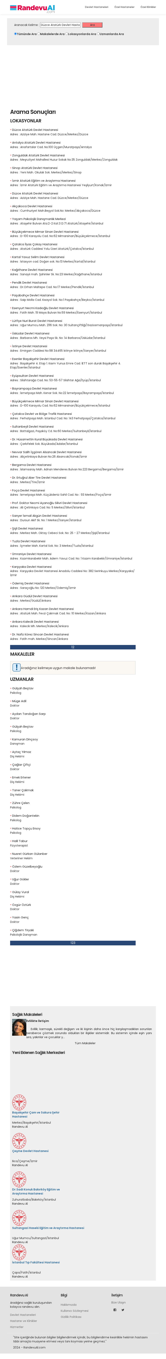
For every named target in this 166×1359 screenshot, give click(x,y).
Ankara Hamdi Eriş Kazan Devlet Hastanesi (43, 609)
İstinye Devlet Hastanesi (29, 346)
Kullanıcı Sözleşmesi (74, 1274)
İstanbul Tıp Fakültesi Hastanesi (36, 1225)
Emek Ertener (21, 777)
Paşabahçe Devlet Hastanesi (33, 295)
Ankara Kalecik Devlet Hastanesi (35, 622)
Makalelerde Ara (52, 34)
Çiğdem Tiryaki (23, 930)
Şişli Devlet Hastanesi (27, 528)
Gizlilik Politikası (71, 1280)
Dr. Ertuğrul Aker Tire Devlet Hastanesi (39, 478)
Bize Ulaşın (118, 1265)
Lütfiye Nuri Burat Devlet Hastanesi (37, 321)
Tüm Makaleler (85, 1043)
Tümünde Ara (27, 34)
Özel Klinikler (148, 7)
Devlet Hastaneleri (96, 7)
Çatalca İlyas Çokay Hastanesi (34, 244)
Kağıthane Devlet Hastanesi (32, 270)
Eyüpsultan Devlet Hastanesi (33, 376)
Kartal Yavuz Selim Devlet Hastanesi (38, 257)
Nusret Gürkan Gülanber (29, 854)
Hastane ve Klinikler (23, 1284)
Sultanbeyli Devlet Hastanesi (33, 427)
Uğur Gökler (20, 879)
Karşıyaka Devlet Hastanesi (32, 567)
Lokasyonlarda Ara (82, 34)
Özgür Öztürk (21, 905)
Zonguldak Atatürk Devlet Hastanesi (38, 155)
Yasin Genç (20, 917)
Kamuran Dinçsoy (25, 739)
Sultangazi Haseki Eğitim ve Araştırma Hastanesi (48, 1191)
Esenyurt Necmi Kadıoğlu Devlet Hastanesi (43, 308)
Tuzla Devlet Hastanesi (28, 541)
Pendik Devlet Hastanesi (29, 283)
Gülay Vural (20, 892)
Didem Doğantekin (25, 816)
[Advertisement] (83, 75)
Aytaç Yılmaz (21, 752)
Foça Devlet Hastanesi (28, 490)
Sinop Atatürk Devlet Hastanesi (34, 168)
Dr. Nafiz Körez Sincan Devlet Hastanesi (40, 634)
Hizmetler (16, 1290)
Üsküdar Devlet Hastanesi (30, 333)
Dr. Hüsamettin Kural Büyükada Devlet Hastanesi (47, 439)
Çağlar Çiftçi (21, 765)
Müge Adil (19, 701)
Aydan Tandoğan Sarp (29, 714)
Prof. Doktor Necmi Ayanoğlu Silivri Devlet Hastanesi (49, 503)
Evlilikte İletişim (37, 1021)
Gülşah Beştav (22, 688)
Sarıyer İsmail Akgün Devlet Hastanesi (39, 516)
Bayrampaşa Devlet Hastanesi (34, 388)
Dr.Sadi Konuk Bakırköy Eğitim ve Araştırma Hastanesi (36, 1154)
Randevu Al (20, 1090)
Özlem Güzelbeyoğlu (27, 867)
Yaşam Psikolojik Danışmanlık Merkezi (39, 219)
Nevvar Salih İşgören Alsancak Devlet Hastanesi (47, 452)
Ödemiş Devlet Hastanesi (30, 583)
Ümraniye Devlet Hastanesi (31, 554)
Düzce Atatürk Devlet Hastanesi (35, 130)
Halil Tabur (20, 841)
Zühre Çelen (21, 803)
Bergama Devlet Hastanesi (31, 465)
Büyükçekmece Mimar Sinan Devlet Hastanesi (45, 232)
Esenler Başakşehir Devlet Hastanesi (38, 359)
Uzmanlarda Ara (112, 34)
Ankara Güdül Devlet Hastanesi (34, 596)
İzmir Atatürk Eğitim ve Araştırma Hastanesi (44, 181)
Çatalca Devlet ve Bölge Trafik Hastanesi (42, 414)
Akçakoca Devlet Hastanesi (32, 206)
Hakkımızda (69, 1268)
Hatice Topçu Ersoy (26, 828)
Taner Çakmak (23, 790)
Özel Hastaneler (124, 7)
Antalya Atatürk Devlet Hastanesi (36, 143)
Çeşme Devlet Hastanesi (30, 1114)
